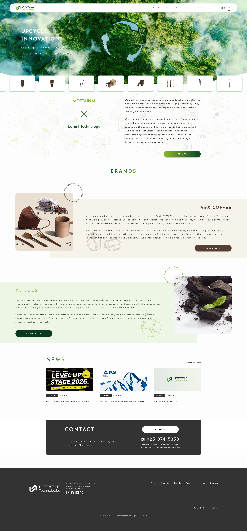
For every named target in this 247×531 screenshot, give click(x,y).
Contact (214, 483)
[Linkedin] (77, 492)
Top (153, 483)
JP (225, 8)
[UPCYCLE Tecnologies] (25, 8)
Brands (177, 483)
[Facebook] (72, 492)
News (202, 483)
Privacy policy (210, 508)
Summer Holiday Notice (165, 401)
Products (190, 483)
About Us (164, 483)
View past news (193, 362)
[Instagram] (67, 492)
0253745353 (163, 439)
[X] (81, 492)
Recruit (197, 508)
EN (229, 8)
